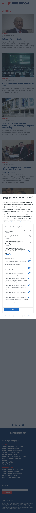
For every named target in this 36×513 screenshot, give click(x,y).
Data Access (18, 316)
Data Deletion (8, 316)
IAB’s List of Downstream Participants (20, 221)
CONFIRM (11, 309)
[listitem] (18, 227)
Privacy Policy (27, 316)
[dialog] (18, 256)
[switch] (29, 230)
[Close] (32, 197)
